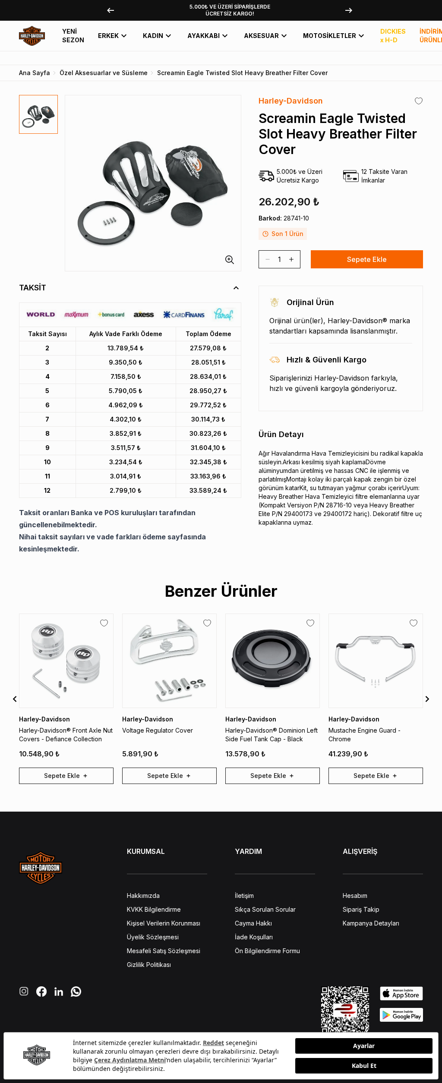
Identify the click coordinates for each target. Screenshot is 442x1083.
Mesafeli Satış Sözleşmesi (163, 950)
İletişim (244, 895)
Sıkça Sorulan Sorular (265, 909)
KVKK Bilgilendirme (154, 909)
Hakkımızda (143, 895)
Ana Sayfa (34, 72)
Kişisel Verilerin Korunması (163, 923)
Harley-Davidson (291, 100)
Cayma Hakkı (253, 923)
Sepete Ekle (367, 259)
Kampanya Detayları (371, 923)
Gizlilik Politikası (149, 964)
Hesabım (355, 895)
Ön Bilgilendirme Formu (267, 950)
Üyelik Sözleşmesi (153, 937)
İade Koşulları (254, 937)
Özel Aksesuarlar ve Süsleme (104, 72)
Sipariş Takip (361, 909)
